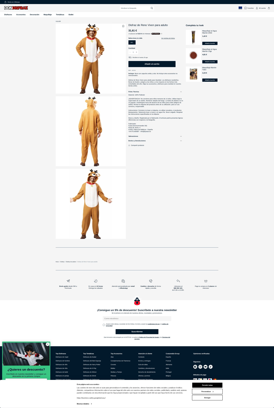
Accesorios (21, 14)
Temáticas (60, 14)
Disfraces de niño (61, 364)
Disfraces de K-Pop (89, 368)
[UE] (240, 8)
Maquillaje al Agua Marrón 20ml (209, 32)
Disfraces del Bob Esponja (92, 361)
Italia (167, 368)
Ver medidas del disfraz (168, 38)
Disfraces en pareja (62, 376)
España (168, 357)
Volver (58, 21)
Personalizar (206, 391)
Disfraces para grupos (63, 379)
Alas (112, 357)
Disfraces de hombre (63, 361)
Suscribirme (137, 332)
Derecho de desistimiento (147, 372)
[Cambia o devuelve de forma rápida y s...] (150, 286)
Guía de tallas (143, 364)
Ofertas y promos (144, 376)
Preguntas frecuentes (145, 379)
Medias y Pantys (116, 372)
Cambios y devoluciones (146, 368)
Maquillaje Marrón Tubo (209, 69)
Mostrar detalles (83, 404)
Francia (168, 361)
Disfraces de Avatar (89, 357)
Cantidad (131, 48)
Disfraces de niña (61, 368)
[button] (269, 8)
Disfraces (8, 14)
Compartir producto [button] (137, 145)
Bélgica (168, 376)
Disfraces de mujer (62, 357)
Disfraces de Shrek (89, 376)
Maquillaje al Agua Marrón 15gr (209, 50)
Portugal (168, 372)
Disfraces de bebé (62, 372)
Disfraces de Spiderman (91, 379)
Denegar (207, 398)
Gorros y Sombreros (117, 379)
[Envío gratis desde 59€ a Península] (68, 286)
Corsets (113, 364)
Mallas (113, 368)
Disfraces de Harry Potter (91, 364)
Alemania (169, 364)
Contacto (141, 357)
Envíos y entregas (144, 361)
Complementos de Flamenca (120, 361)
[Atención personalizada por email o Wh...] (123, 286)
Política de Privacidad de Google (149, 337)
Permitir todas (207, 385)
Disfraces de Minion (90, 372)
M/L (132, 42)
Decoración (34, 14)
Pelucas (113, 376)
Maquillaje (48, 14)
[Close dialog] (47, 344)
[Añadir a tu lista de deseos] (123, 26)
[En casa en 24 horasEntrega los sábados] (95, 286)
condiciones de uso (153, 324)
